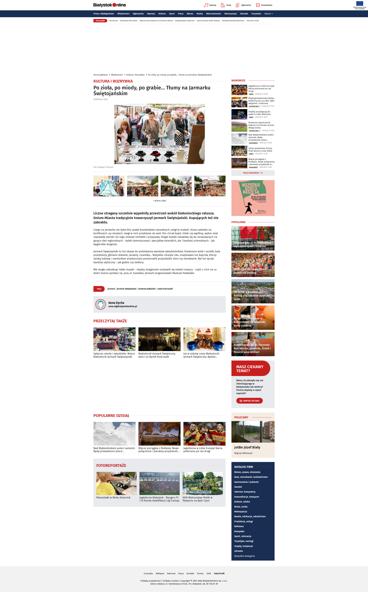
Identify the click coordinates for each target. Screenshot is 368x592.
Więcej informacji (243, 453)
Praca (180, 13)
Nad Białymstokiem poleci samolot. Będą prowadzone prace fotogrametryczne (114, 450)
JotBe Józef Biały (247, 447)
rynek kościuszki (165, 289)
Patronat (171, 573)
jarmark (111, 289)
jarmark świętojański (126, 289)
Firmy (228, 5)
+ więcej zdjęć (159, 200)
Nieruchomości (213, 13)
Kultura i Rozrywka (135, 74)
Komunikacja (266, 5)
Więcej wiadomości (251, 173)
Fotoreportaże (111, 465)
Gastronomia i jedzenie (246, 482)
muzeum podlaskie (147, 289)
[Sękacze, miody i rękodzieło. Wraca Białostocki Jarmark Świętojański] (114, 339)
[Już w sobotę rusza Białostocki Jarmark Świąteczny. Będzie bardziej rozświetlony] (204, 339)
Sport (172, 13)
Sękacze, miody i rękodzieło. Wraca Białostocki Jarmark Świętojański (114, 355)
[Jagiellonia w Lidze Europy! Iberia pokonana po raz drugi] (204, 434)
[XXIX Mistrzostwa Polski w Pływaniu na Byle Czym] (203, 483)
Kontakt (190, 573)
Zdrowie (244, 13)
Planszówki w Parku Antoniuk (113, 497)
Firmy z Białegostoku (103, 13)
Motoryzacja (231, 13)
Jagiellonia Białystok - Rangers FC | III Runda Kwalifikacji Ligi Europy (159, 499)
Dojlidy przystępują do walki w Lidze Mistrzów (259, 113)
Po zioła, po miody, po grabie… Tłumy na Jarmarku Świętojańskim (180, 74)
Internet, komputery (244, 491)
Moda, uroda (241, 506)
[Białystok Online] (109, 5)
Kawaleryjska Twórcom (184, 21)
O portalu (148, 573)
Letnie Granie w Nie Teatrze (208, 21)
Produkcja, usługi (243, 521)
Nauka (200, 13)
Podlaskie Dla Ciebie (128, 21)
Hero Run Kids (253, 21)
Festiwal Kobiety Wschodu (233, 21)
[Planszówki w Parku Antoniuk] (116, 483)
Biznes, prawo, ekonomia (247, 472)
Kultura (162, 13)
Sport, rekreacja (242, 536)
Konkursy (114, 21)
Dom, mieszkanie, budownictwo (251, 477)
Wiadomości (123, 13)
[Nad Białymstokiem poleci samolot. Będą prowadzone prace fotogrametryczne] (114, 434)
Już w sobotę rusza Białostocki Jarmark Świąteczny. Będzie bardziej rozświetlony (201, 355)
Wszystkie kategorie (244, 556)
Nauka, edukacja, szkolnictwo (250, 516)
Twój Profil (219, 573)
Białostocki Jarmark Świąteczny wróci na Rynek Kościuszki (156, 355)
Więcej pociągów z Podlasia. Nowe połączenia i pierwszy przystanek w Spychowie (159, 450)
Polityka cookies (171, 581)
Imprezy (212, 5)
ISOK (209, 573)
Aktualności (253, 143)
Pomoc (200, 573)
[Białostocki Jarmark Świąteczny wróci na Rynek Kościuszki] (159, 339)
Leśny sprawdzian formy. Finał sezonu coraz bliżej (260, 149)
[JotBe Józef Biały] (253, 432)
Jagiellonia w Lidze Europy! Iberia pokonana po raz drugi (202, 450)
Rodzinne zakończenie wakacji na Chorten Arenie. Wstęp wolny (261, 125)
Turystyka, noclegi (243, 541)
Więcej (267, 13)
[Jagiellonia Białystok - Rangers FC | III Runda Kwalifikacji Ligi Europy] (159, 483)
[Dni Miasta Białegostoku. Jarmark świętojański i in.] (109, 186)
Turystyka (256, 13)
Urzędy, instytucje (243, 546)
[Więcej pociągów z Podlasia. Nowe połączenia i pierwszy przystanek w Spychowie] (159, 434)
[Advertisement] (184, 48)
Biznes (190, 13)
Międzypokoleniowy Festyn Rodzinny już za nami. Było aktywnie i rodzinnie (261, 101)
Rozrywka (239, 531)
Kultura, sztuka (242, 501)
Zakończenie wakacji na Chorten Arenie (156, 21)
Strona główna (100, 74)
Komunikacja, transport (246, 496)
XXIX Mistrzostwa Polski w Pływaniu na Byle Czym (197, 499)
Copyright (185, 581)
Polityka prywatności (151, 581)
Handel (238, 487)
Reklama (239, 526)
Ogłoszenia (246, 5)
